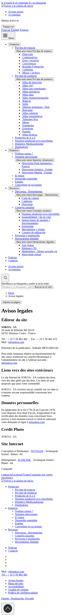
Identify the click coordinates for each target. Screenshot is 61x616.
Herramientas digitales (27, 238)
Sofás (25, 104)
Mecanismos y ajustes (33, 229)
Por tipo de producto (26, 75)
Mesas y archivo (31, 72)
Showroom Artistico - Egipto (37, 169)
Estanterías (28, 125)
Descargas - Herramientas (28, 191)
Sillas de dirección (32, 82)
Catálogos (27, 201)
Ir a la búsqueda (37, 2)
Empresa (13, 150)
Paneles (26, 131)
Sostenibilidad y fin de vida (36, 217)
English (15, 29)
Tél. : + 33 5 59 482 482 (14, 574)
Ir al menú (7, 2)
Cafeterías (27, 69)
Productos (14, 44)
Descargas (27, 204)
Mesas (25, 122)
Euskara (24, 29)
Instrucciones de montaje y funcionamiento (36, 222)
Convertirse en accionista (28, 184)
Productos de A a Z (25, 137)
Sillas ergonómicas (32, 116)
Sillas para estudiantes (34, 88)
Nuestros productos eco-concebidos (34, 140)
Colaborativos (29, 57)
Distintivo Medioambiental (29, 143)
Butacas (26, 100)
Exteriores (27, 128)
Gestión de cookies (18, 589)
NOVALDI (37, 451)
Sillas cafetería (30, 113)
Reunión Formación (33, 66)
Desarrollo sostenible (26, 178)
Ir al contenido (21, 2)
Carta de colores (30, 198)
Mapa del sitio (15, 583)
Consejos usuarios (24, 207)
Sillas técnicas (29, 134)
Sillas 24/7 (28, 85)
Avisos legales (15, 580)
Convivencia (29, 63)
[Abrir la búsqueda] (5, 278)
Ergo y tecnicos (30, 60)
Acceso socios (15, 11)
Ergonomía (28, 226)
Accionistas (14, 14)
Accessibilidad (16, 586)
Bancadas (27, 110)
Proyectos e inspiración (27, 235)
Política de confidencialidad (23, 592)
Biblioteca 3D (29, 248)
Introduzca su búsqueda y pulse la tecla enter (25, 283)
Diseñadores (21, 147)
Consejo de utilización (33, 232)
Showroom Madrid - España (37, 172)
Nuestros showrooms (26, 156)
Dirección (27, 54)
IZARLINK (24, 460)
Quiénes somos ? (24, 153)
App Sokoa (28, 245)
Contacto (13, 260)
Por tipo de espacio (25, 47)
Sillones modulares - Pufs (35, 107)
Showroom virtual (31, 254)
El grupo (19, 175)
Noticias (12, 257)
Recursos (14, 188)
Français (5, 29)
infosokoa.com (16, 342)
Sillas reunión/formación (35, 97)
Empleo (19, 181)
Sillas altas (28, 94)
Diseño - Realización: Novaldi (17, 598)
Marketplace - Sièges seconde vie (39, 251)
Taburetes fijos (30, 119)
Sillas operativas (31, 91)
